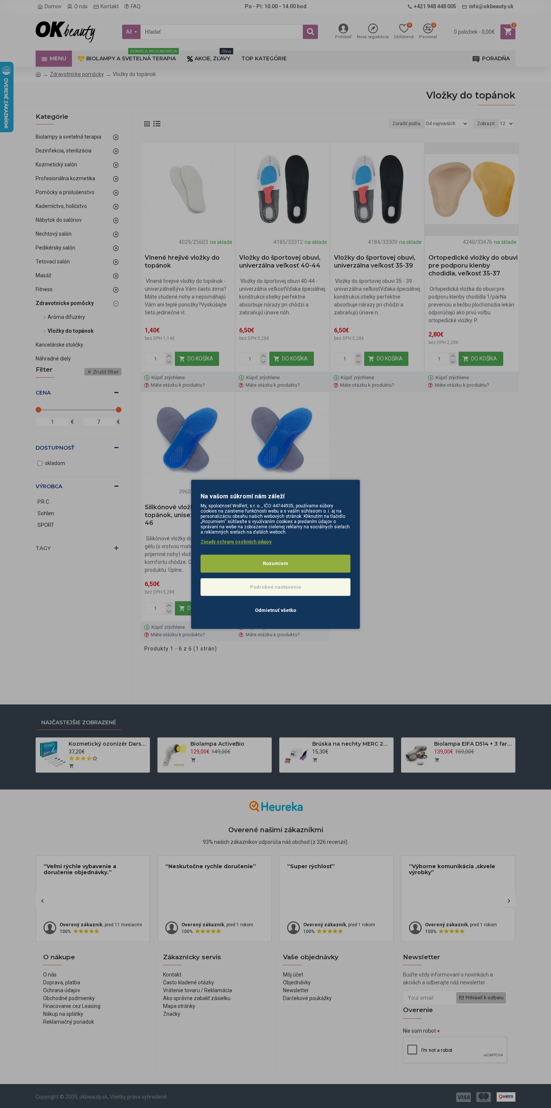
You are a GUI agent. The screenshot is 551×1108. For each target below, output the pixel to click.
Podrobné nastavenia (275, 586)
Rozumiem (275, 563)
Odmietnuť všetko (275, 610)
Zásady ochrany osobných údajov (236, 541)
